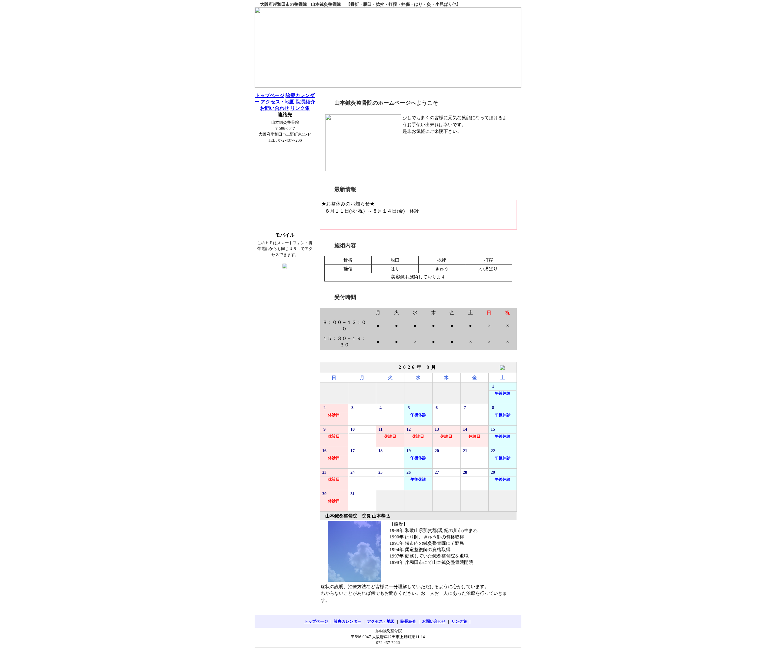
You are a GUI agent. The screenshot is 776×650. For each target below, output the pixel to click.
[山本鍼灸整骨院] (388, 47)
